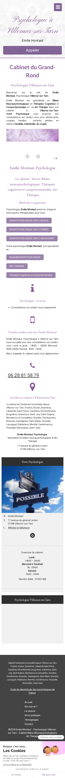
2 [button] (56, 158)
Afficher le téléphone (19, 527)
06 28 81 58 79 (23, 375)
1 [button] (54, 158)
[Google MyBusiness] (32, 535)
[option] (32, 135)
